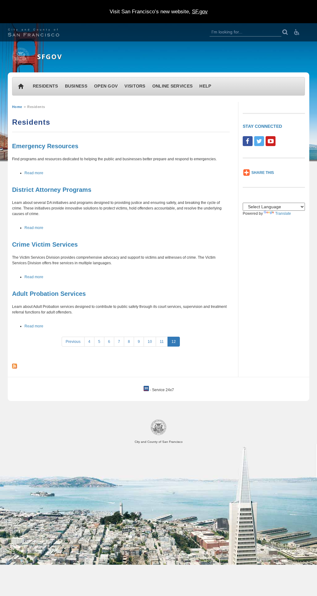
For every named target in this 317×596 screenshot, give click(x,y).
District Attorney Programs (51, 189)
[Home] (20, 63)
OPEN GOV (106, 86)
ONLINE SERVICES (172, 86)
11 (162, 341)
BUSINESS (76, 86)
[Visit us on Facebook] (248, 141)
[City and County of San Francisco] (41, 33)
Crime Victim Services (45, 244)
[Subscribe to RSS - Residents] (14, 366)
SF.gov (200, 12)
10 (150, 341)
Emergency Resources (45, 146)
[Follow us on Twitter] (259, 141)
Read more (33, 173)
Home (17, 107)
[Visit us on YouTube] (271, 141)
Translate (283, 213)
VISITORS (134, 86)
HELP (205, 86)
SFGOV (49, 56)
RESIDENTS (45, 86)
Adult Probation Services (49, 293)
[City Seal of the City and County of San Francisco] (158, 434)
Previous (73, 341)
